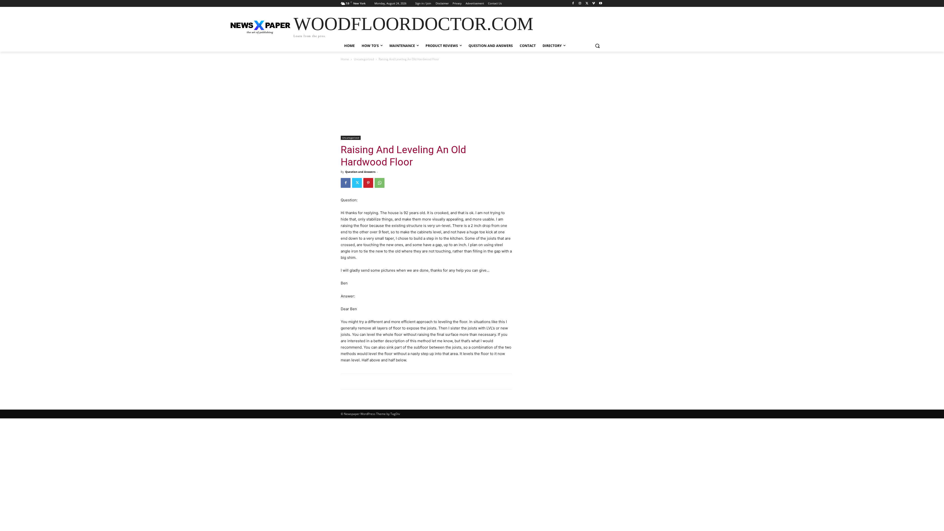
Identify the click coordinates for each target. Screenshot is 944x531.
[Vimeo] (593, 3)
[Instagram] (580, 3)
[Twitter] (587, 3)
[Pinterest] (368, 183)
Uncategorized (364, 59)
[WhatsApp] (379, 183)
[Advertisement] (472, 98)
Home (345, 59)
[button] (597, 46)
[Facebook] (573, 3)
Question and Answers (360, 172)
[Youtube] (600, 3)
